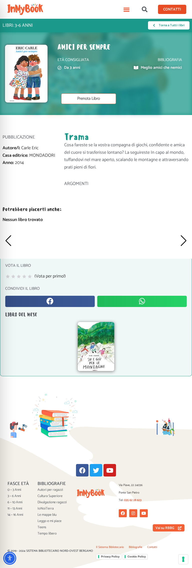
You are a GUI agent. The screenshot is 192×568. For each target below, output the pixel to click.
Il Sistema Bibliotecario (110, 547)
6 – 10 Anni (15, 502)
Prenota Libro (88, 98)
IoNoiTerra (46, 509)
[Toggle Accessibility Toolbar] (10, 558)
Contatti (152, 547)
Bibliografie (135, 547)
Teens (42, 527)
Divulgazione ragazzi (52, 502)
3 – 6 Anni (14, 496)
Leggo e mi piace (50, 521)
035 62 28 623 (133, 500)
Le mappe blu (47, 515)
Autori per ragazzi (50, 490)
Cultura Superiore (50, 496)
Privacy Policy (110, 556)
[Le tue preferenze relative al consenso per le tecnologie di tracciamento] (183, 559)
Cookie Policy (137, 556)
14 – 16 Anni (15, 515)
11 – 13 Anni (15, 509)
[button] (127, 9)
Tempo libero (47, 533)
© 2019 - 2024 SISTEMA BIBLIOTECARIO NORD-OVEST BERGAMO (50, 550)
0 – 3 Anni (14, 490)
